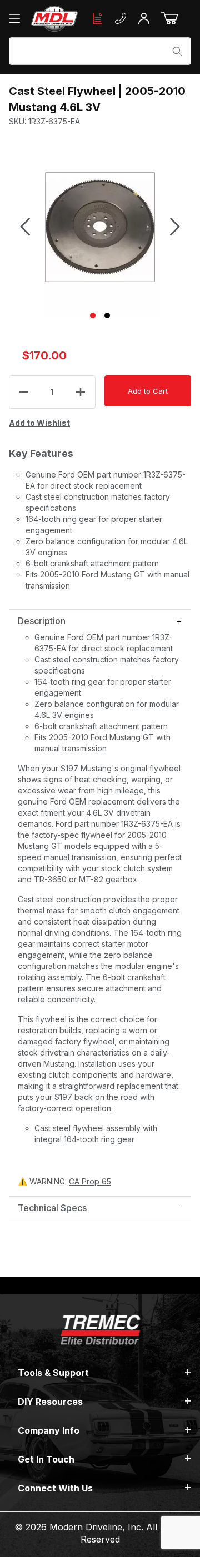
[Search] (177, 51)
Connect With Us (55, 1488)
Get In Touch (46, 1459)
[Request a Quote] (97, 18)
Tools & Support (53, 1372)
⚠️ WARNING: (64, 1181)
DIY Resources (50, 1401)
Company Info (48, 1430)
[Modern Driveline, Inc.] (54, 18)
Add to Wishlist (39, 423)
